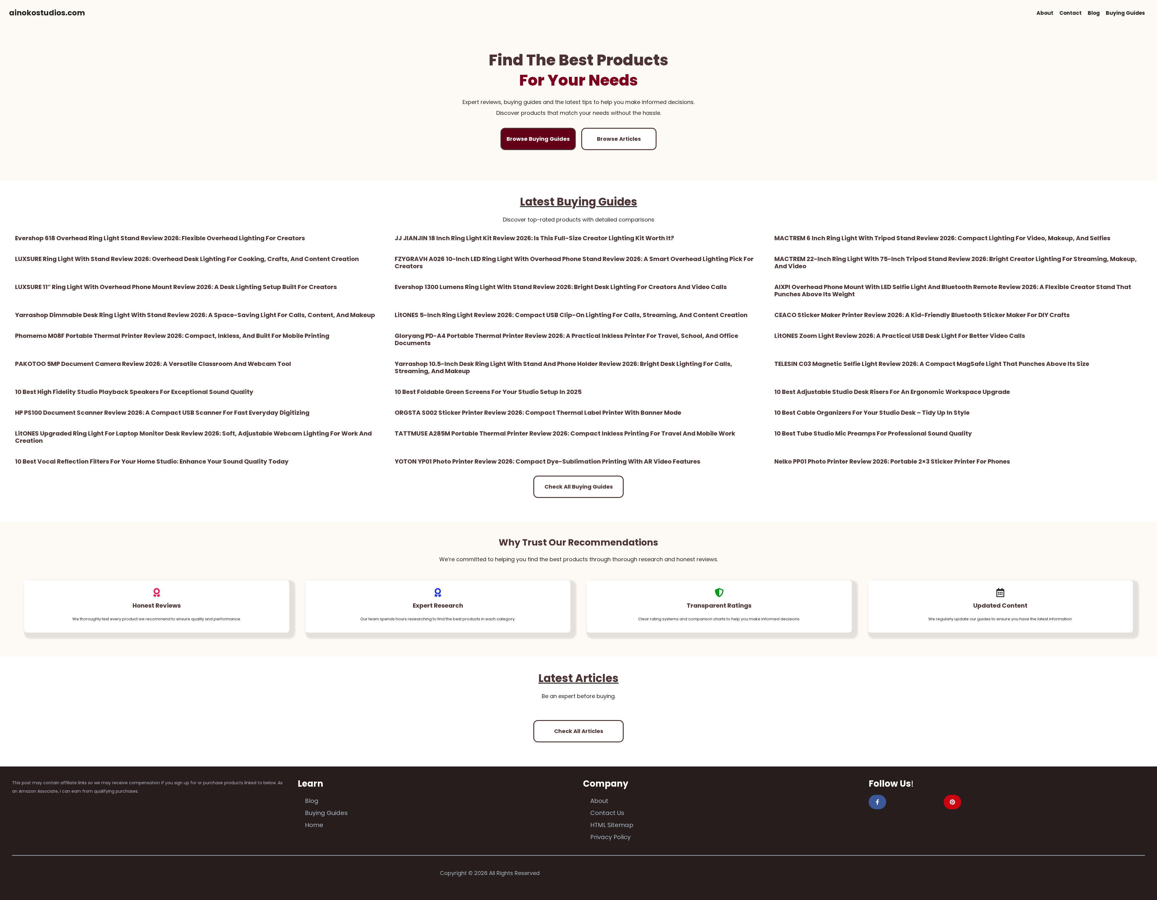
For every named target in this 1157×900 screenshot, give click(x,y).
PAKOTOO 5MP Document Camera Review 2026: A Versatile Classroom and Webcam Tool (153, 364)
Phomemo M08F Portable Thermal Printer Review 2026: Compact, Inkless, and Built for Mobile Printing (172, 336)
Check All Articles (578, 731)
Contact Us (607, 813)
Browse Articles (619, 139)
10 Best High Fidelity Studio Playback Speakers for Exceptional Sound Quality (134, 392)
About (1044, 13)
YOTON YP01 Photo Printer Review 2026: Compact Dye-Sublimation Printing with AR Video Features (547, 461)
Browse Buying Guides (538, 139)
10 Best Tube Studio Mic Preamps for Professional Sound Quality (873, 433)
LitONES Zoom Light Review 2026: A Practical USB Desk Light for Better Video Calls (899, 336)
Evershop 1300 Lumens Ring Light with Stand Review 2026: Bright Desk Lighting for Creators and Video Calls (561, 287)
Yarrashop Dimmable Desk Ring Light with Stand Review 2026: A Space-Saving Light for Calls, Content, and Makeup (195, 315)
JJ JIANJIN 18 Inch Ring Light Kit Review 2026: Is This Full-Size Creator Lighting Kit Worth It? (534, 238)
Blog (1094, 13)
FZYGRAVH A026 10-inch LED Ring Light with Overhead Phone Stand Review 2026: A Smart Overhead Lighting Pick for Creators (574, 262)
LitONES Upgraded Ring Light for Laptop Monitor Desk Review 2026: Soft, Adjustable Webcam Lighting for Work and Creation (193, 437)
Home (314, 825)
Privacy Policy (610, 837)
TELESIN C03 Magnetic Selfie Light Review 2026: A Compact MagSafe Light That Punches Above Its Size (931, 364)
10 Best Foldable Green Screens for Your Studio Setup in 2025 (488, 392)
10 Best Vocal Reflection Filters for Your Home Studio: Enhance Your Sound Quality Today (152, 461)
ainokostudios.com (47, 13)
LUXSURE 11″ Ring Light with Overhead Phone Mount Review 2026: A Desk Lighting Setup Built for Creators (176, 287)
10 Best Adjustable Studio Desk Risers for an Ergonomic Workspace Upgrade (892, 392)
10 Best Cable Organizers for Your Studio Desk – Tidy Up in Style (872, 412)
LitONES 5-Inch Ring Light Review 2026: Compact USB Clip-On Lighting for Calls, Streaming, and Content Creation (571, 315)
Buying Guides (1125, 13)
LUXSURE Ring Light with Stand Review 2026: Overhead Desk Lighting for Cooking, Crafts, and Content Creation (187, 259)
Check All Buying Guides (578, 486)
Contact (1070, 13)
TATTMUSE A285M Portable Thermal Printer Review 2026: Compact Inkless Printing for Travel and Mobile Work (565, 433)
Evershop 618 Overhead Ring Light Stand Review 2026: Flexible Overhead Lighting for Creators (160, 238)
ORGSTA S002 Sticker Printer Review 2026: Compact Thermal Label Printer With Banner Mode (538, 412)
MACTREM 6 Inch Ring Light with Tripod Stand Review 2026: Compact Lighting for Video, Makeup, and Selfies (942, 238)
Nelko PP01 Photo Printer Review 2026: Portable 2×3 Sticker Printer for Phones (892, 461)
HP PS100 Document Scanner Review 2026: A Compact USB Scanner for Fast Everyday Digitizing (162, 412)
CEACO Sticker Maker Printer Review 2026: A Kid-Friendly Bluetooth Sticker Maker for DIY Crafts (922, 315)
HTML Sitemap (611, 825)
